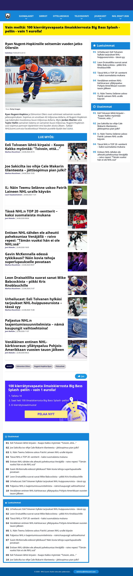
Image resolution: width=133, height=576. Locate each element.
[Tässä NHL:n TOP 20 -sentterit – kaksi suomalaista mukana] (77, 219)
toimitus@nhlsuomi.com (86, 572)
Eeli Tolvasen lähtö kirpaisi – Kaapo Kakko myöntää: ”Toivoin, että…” (34, 146)
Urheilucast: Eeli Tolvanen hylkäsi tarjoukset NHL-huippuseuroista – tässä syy (33, 303)
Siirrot (43, 16)
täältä (70, 128)
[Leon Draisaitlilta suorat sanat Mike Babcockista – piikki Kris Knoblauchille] (77, 285)
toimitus (8, 53)
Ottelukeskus (61, 16)
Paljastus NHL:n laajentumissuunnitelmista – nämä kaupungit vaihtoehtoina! (34, 324)
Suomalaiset (26, 16)
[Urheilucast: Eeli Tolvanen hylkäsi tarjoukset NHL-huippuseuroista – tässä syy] (77, 306)
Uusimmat (13, 436)
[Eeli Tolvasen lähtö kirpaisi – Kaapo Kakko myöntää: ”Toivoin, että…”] (77, 152)
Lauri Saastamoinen (13, 195)
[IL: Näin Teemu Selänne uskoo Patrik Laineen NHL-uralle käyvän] (77, 195)
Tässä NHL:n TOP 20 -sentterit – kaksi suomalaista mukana (31, 213)
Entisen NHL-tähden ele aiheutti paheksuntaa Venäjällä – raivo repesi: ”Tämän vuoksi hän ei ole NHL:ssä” (32, 238)
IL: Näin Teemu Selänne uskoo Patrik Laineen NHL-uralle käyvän (36, 189)
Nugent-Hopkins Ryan (43, 366)
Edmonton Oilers (23, 366)
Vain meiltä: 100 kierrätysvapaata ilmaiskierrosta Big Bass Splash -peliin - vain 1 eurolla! (62, 29)
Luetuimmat (14, 502)
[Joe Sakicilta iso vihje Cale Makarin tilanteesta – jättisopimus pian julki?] (77, 174)
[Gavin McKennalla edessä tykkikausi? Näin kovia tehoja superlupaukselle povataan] (77, 261)
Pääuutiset (60, 366)
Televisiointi (82, 16)
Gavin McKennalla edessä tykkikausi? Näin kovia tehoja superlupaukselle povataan (30, 258)
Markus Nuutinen (12, 152)
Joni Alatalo (10, 218)
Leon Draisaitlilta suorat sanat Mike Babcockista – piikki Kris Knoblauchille (35, 281)
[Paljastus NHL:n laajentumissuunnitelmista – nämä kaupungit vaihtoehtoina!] (77, 328)
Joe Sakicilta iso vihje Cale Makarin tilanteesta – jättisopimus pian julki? (35, 168)
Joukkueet (100, 16)
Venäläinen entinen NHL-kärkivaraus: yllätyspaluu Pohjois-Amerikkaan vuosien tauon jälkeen (34, 345)
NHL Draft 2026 (120, 16)
